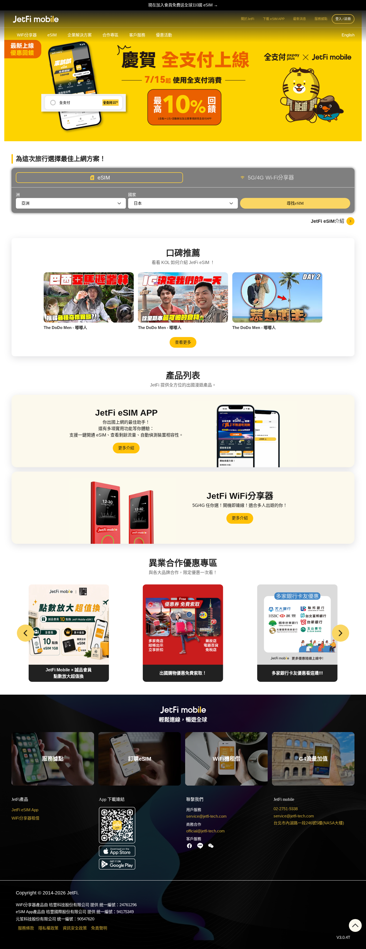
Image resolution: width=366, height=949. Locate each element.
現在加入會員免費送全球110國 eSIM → (183, 5)
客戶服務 (137, 35)
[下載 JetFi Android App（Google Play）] (139, 864)
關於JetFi (247, 19)
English (348, 35)
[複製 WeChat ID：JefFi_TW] (211, 846)
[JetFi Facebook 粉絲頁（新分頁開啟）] (189, 846)
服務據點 (321, 19)
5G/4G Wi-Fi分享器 (271, 178)
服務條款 (26, 928)
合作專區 (110, 35)
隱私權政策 (48, 928)
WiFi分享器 (27, 35)
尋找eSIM (295, 203)
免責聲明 (99, 928)
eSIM (52, 35)
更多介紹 (126, 448)
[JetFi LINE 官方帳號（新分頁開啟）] (200, 846)
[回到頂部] (355, 925)
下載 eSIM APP (274, 19)
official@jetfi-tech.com (205, 830)
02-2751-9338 (286, 808)
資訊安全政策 (75, 928)
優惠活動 (164, 35)
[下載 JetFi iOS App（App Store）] (139, 850)
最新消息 (299, 19)
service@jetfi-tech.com (206, 816)
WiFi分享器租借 (25, 818)
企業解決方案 (80, 35)
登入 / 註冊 (343, 19)
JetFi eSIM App (25, 810)
